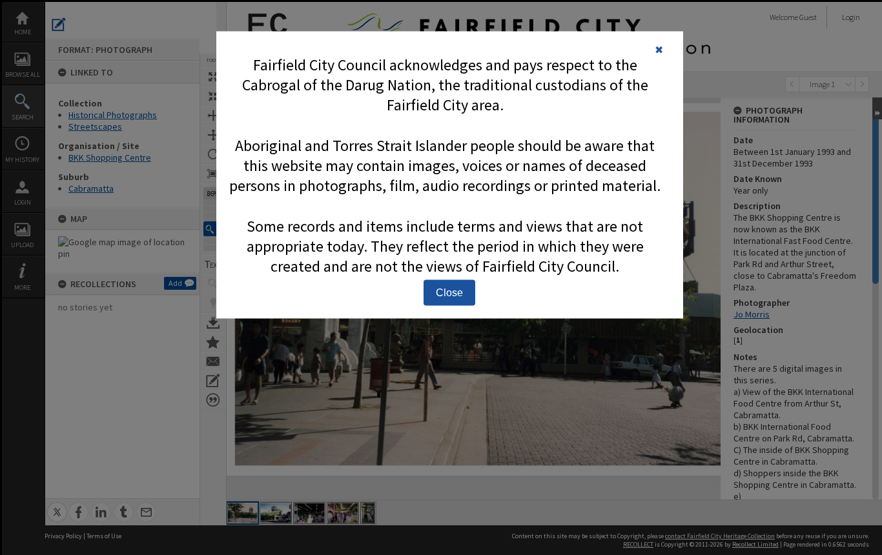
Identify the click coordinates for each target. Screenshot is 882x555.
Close (449, 292)
